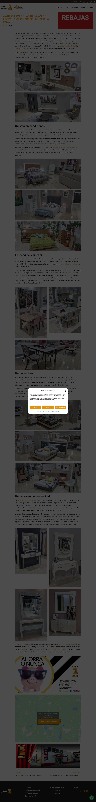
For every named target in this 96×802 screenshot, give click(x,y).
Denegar (48, 407)
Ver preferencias (60, 407)
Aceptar (36, 407)
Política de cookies (40, 411)
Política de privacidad (49, 411)
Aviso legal (57, 411)
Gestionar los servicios (35, 402)
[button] (65, 390)
